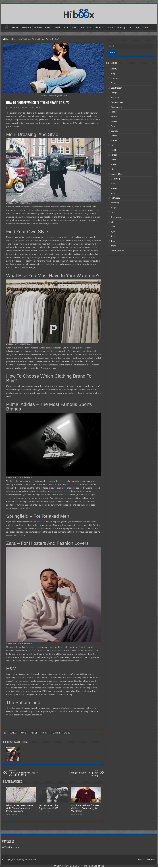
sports (67, 733)
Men (14, 39)
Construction (116, 88)
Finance (114, 116)
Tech (82, 27)
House (113, 159)
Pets (130, 27)
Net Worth (26, 27)
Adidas (13, 733)
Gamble (114, 131)
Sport (66, 27)
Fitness (114, 121)
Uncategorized (117, 250)
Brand (23, 733)
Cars (89, 27)
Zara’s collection (32, 647)
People (15, 27)
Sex (112, 222)
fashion (41, 522)
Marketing (115, 179)
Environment (116, 107)
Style (74, 27)
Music (113, 193)
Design (114, 93)
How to (114, 164)
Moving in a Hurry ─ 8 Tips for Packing (83, 773)
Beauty (114, 69)
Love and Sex (117, 174)
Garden (114, 140)
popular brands (72, 484)
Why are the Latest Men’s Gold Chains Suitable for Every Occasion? (19, 808)
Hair (112, 145)
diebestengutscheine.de (59, 491)
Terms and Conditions (93, 866)
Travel (145, 27)
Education (99, 27)
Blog (113, 73)
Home (6, 27)
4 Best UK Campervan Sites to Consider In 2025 (23, 772)
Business (38, 27)
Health (57, 27)
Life (112, 169)
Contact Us (75, 866)
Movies (114, 188)
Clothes (44, 733)
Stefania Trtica (14, 108)
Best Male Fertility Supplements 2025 (48, 807)
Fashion (110, 27)
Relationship (116, 217)
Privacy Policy (61, 866)
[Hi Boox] (79, 13)
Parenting (121, 27)
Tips (138, 27)
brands (34, 733)
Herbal (114, 155)
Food (113, 126)
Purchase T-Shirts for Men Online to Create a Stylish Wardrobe (85, 808)
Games (48, 27)
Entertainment (117, 102)
